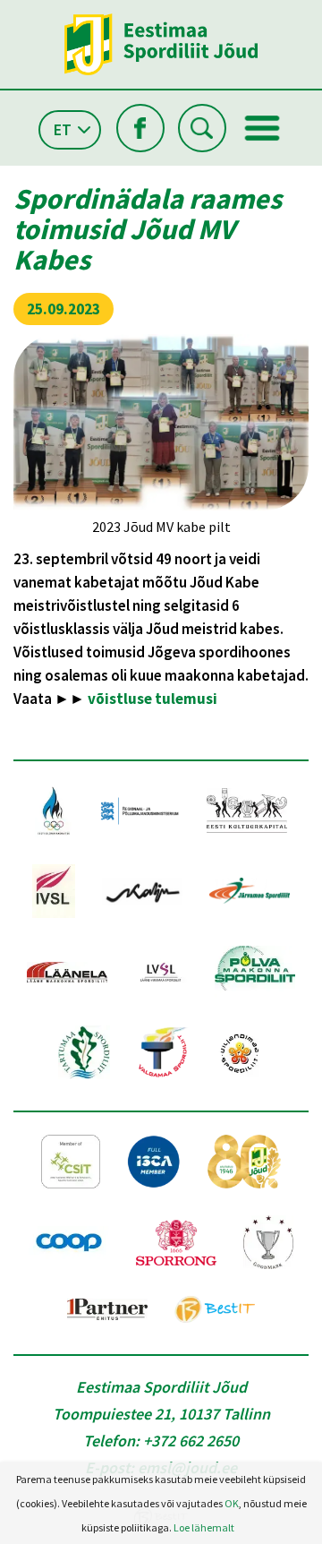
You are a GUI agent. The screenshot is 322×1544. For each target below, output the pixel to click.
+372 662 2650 (191, 1440)
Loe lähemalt (204, 1527)
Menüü (262, 128)
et (63, 129)
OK (232, 1503)
